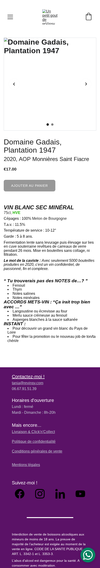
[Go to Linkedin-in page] (62, 494)
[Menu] (10, 17)
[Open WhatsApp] (87, 555)
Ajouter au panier (29, 185)
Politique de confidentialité (34, 441)
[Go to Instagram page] (42, 494)
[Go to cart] (89, 17)
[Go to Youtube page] (80, 494)
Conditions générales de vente (37, 451)
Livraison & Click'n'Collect (33, 432)
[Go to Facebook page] (22, 494)
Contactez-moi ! (28, 376)
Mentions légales (26, 465)
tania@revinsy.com (27, 383)
